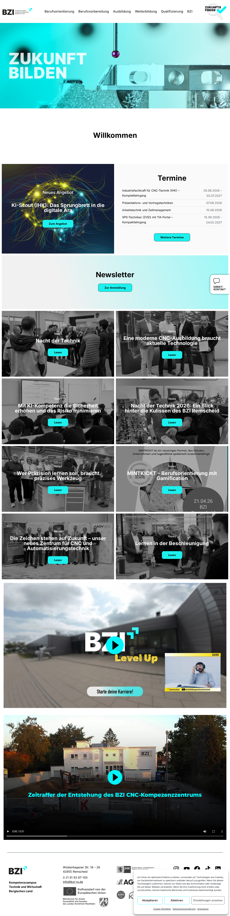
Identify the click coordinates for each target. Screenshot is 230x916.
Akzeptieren (150, 900)
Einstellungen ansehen (208, 900)
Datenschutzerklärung (184, 909)
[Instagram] (176, 869)
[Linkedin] (218, 869)
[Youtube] (187, 869)
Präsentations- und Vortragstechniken (147, 203)
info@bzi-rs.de (73, 882)
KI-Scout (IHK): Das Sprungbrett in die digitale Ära (58, 207)
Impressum (203, 909)
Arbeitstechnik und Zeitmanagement (146, 210)
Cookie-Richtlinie (162, 909)
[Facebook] (197, 869)
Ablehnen (177, 900)
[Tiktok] (207, 869)
